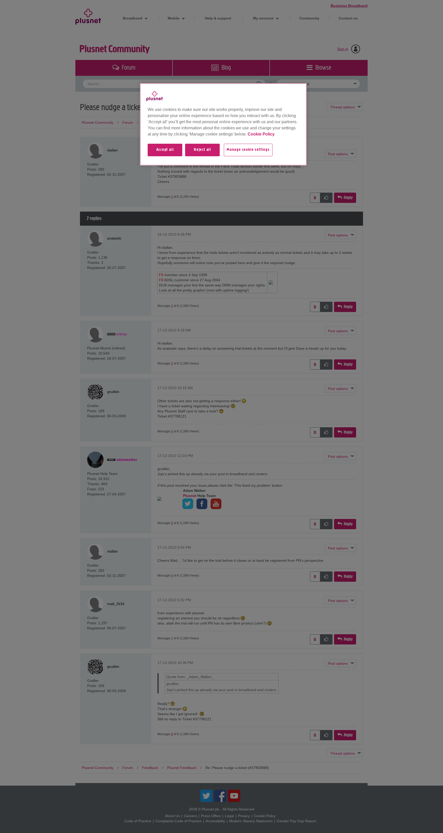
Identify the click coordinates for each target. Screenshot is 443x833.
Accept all (165, 150)
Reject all (202, 150)
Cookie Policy (261, 134)
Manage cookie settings (248, 150)
